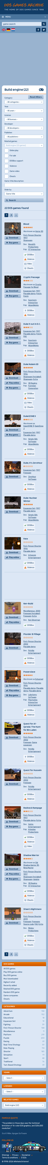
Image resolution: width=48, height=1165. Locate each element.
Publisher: (8, 133)
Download (13, 238)
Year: (6, 107)
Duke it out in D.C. (32, 323)
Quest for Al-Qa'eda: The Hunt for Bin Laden (32, 726)
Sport (24, 1058)
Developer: (8, 124)
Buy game (13, 243)
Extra (35, 379)
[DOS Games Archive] (24, 6)
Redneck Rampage (32, 807)
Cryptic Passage (31, 277)
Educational (24, 1018)
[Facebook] (38, 30)
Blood (26, 224)
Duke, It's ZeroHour (32, 462)
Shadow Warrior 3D (31, 865)
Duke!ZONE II (29, 416)
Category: (8, 98)
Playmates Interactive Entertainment (34, 702)
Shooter (24, 1051)
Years (6, 1072)
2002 (25, 644)
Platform (24, 1035)
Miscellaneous (29, 611)
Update (36, 879)
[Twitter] (44, 30)
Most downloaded (11, 979)
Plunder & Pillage (31, 634)
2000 (38, 611)
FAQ (25, 336)
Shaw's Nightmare (32, 909)
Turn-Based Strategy (24, 1065)
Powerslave (29, 671)
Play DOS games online (13, 972)
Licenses (8, 1086)
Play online (14, 383)
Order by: (8, 190)
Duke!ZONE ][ (28, 426)
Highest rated (9, 982)
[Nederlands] (13, 29)
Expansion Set (29, 291)
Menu (8, 16)
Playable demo (29, 294)
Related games (11, 1099)
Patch (38, 294)
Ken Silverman (34, 620)
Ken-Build (28, 603)
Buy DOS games (10, 975)
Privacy (15, 1155)
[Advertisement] (24, 57)
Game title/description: (14, 181)
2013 (25, 919)
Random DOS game (11, 992)
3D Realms (32, 383)
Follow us (7, 1140)
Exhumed (39, 679)
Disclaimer (26, 1155)
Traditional (24, 1062)
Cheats (7, 999)
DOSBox (30, 255)
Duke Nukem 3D (30, 364)
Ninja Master (28, 868)
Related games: (10, 141)
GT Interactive (34, 249)
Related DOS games (12, 989)
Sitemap (5, 1155)
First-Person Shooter (32, 235)
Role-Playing (24, 1048)
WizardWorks (33, 305)
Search (12, 200)
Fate (25, 538)
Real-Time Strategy (24, 1045)
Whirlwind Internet (21, 1161)
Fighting (24, 1025)
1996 (25, 374)
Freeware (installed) (31, 613)
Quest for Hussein (32, 770)
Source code (28, 924)
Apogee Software (19, 1133)
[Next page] (16, 215)
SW (36, 863)
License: (7, 115)
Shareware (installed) (32, 377)
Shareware (27, 240)
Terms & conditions (10, 1158)
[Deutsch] (8, 29)
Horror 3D (39, 231)
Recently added (10, 985)
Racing (24, 1041)
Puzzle (24, 1038)
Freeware (27, 473)
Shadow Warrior (31, 855)
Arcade (24, 1014)
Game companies (11, 996)
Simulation (24, 1055)
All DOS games (9, 969)
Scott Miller (6, 1133)
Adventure (24, 1011)
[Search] (44, 24)
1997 (25, 238)
